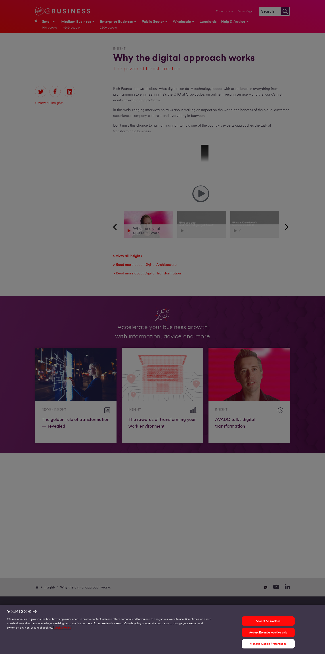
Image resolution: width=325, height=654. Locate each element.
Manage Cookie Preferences (268, 643)
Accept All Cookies (268, 620)
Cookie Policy (62, 627)
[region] (162, 629)
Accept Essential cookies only (268, 632)
